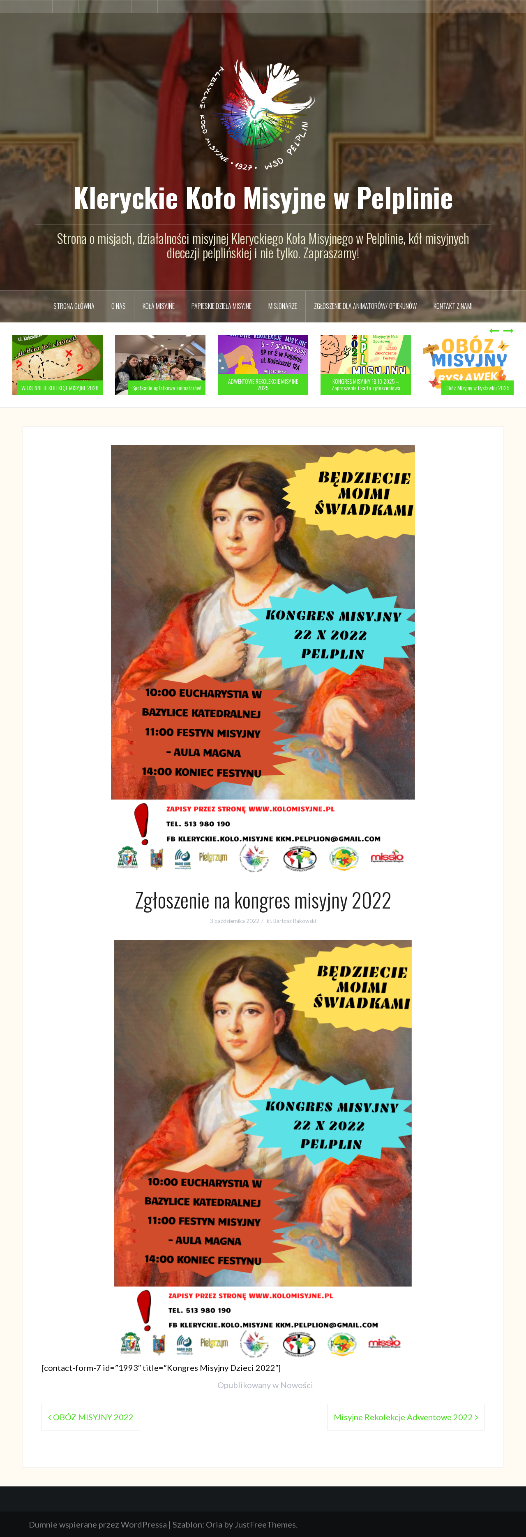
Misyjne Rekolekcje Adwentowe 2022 (403, 1417)
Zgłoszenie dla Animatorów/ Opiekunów (365, 306)
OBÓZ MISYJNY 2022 (93, 1417)
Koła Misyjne (159, 306)
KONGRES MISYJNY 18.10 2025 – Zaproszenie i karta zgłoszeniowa (366, 384)
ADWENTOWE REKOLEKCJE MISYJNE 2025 (263, 384)
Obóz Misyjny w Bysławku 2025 (477, 387)
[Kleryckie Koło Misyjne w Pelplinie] (263, 109)
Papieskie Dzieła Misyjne (221, 306)
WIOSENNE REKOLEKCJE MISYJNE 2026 (60, 387)
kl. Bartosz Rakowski (291, 921)
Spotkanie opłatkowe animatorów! (166, 387)
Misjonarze (282, 306)
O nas (118, 306)
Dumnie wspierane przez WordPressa (98, 1524)
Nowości (296, 1385)
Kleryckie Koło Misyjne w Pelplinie (263, 196)
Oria (214, 1524)
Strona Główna (74, 306)
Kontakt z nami (453, 306)
